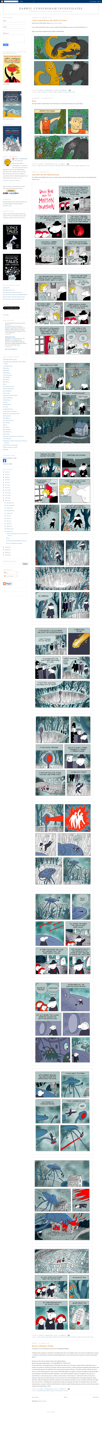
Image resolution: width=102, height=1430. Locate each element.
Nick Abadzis (6, 422)
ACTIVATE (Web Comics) (10, 359)
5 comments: (62, 1335)
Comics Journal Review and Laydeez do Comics (49, 20)
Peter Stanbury (7, 429)
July (8, 516)
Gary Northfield (7, 391)
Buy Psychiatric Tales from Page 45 (12, 292)
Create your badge (7, 463)
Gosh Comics (6, 393)
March (8, 526)
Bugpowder (6, 370)
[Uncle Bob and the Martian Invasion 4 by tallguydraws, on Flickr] (63, 534)
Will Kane (5, 449)
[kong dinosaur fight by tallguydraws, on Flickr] (61, 87)
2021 (6, 474)
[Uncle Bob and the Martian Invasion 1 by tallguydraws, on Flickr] (63, 268)
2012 (6, 498)
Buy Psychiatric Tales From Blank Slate (13, 299)
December (9, 503)
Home (65, 1397)
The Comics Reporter (11, 349)
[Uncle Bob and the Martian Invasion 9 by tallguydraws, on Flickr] (63, 977)
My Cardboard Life (8, 420)
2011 (6, 500)
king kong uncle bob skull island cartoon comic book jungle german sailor (63, 165)
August (9, 513)
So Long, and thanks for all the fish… (14, 326)
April (8, 523)
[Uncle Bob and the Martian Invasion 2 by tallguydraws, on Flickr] (63, 357)
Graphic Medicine (8, 398)
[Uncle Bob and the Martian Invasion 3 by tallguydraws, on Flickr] (62, 446)
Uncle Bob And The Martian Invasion (45, 174)
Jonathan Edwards (8, 409)
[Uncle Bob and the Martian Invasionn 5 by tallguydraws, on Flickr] (62, 621)
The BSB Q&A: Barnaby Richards (13, 338)
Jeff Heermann (7, 404)
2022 (6, 472)
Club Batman (6, 373)
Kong (34, 101)
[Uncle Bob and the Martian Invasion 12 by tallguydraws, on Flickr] (62, 1243)
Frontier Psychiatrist (8, 388)
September (10, 510)
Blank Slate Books (10, 337)
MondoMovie (7, 418)
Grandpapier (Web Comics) (10, 395)
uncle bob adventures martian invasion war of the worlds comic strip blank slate (65, 1337)
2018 (6, 482)
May (8, 521)
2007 (6, 555)
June (8, 518)
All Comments (9, 576)
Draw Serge (6, 382)
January (9, 531)
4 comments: (62, 1388)
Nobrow (5, 425)
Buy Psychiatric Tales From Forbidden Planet (15, 294)
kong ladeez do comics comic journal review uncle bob (56, 92)
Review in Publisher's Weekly (42, 1346)
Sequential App (7, 205)
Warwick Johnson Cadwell (10, 447)
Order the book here (19, 217)
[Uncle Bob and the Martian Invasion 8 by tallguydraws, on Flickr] (63, 887)
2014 (6, 493)
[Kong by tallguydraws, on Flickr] (61, 161)
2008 (6, 552)
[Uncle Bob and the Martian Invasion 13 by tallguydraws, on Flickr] (62, 1332)
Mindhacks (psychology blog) (11, 413)
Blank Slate (6, 368)
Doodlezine (6, 379)
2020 (6, 477)
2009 (6, 550)
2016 (6, 487)
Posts (6, 573)
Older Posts (96, 1397)
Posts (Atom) (42, 1401)
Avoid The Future (7, 366)
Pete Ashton (6, 427)
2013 (6, 495)
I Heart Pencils (7, 400)
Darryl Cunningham (20, 158)
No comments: (63, 90)
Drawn (4, 384)
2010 (6, 547)
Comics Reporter (7, 375)
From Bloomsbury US (9, 290)
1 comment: (62, 164)
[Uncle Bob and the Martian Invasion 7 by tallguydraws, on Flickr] (62, 798)
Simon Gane (6, 434)
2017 (6, 485)
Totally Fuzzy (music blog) (10, 445)
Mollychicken (7, 416)
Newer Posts (35, 1397)
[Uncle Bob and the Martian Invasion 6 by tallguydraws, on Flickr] (62, 710)
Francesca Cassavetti (8, 386)
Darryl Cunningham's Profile (9, 458)
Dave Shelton (6, 377)
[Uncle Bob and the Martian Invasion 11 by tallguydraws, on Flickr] (62, 1154)
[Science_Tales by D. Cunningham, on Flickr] (12, 249)
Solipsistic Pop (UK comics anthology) (13, 436)
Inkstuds (5, 402)
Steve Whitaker (7, 438)
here (86, 27)
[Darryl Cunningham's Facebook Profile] (4, 462)
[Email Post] (69, 90)
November (10, 505)
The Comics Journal (56, 23)
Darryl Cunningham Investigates (51, 8)
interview (19, 178)
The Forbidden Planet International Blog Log (15, 324)
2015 (6, 490)
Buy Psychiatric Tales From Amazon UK (14, 297)
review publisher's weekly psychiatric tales (52, 1390)
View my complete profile (11, 180)
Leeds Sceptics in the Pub (10, 411)
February (9, 529)
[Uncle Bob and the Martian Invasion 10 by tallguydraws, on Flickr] (62, 1065)
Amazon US (6, 288)
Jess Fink (5, 407)
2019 (6, 480)
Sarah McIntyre (7, 432)
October (9, 508)
